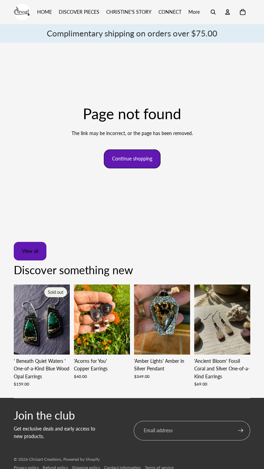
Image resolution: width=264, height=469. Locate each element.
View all (30, 251)
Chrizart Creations (45, 459)
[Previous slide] (19, 319)
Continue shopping (132, 158)
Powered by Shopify (81, 459)
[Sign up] (240, 430)
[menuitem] (194, 12)
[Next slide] (64, 319)
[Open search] (213, 12)
